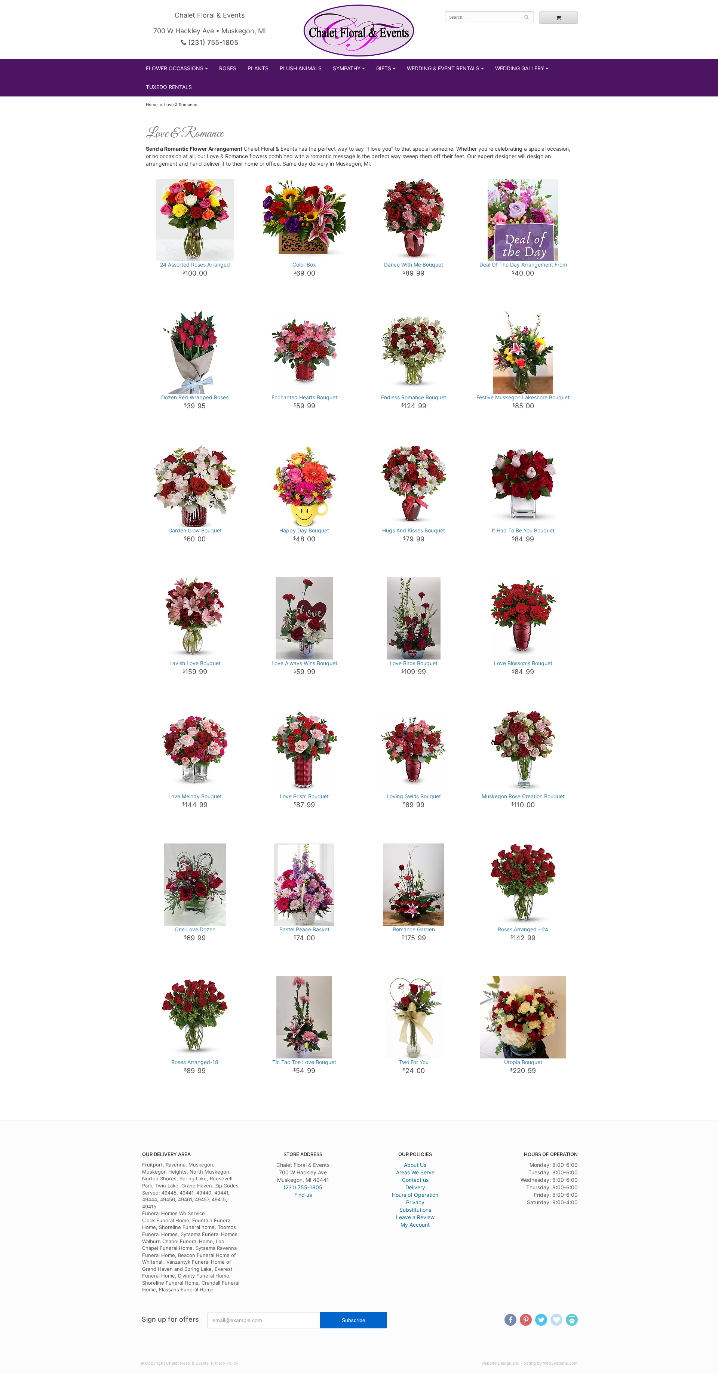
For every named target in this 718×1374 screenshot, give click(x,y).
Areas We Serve (415, 1172)
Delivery (415, 1187)
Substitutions (415, 1210)
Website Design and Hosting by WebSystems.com (529, 1363)
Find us (303, 1195)
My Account (415, 1224)
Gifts (383, 68)
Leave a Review (415, 1217)
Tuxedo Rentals (169, 87)
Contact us (415, 1180)
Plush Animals (301, 68)
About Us (415, 1165)
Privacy (415, 1202)
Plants (258, 68)
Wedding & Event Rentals (443, 68)
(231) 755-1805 (212, 42)
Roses (227, 68)
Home (152, 104)
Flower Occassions (174, 68)
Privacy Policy (224, 1363)
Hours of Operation (415, 1195)
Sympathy (346, 68)
